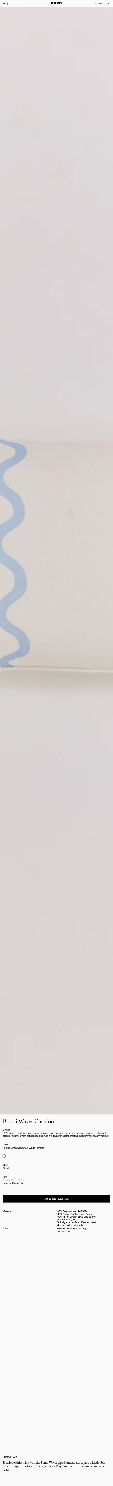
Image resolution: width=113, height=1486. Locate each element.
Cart (108, 3)
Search (99, 3)
